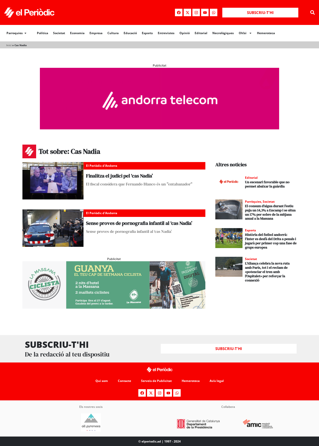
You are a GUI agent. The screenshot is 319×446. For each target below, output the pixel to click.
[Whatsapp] (213, 12)
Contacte (124, 381)
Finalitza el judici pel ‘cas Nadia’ (119, 175)
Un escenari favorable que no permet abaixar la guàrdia (267, 184)
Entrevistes (166, 33)
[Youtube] (205, 12)
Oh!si (242, 33)
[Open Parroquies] (25, 33)
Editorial (201, 33)
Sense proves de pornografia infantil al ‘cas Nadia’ (139, 223)
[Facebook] (178, 12)
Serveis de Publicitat (156, 381)
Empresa (95, 33)
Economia (77, 33)
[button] (312, 12)
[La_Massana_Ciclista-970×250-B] (113, 307)
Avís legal (217, 381)
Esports (147, 33)
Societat (59, 33)
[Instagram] (196, 12)
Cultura (113, 33)
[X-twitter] (187, 12)
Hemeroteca (266, 33)
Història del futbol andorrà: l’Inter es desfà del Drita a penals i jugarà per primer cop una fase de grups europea (271, 241)
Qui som (101, 381)
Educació (130, 33)
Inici (8, 45)
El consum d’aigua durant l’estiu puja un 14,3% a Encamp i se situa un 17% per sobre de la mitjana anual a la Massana (270, 212)
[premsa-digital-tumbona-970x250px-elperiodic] (159, 127)
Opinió (184, 33)
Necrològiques (223, 33)
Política (42, 33)
